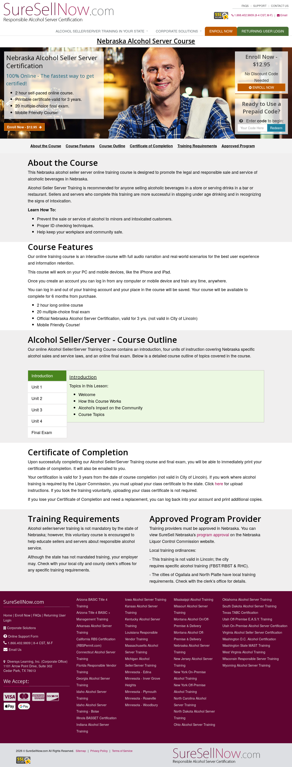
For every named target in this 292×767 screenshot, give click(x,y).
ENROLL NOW (263, 87)
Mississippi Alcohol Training (193, 599)
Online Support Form (23, 636)
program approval (213, 534)
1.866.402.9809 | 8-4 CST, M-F (30, 643)
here (219, 483)
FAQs (245, 6)
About (45, 145)
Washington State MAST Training (246, 645)
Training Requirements (197, 145)
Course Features (80, 145)
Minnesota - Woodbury (141, 705)
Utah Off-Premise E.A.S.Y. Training (247, 619)
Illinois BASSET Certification (96, 718)
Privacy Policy (99, 751)
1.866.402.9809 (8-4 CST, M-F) (253, 15)
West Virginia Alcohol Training (243, 652)
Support (259, 6)
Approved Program (238, 145)
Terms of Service (122, 751)
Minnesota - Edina (138, 672)
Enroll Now (220, 31)
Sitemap (81, 751)
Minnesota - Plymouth (140, 691)
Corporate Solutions (177, 31)
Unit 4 (36, 421)
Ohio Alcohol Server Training (194, 724)
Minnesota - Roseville (140, 698)
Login (263, 31)
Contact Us (280, 6)
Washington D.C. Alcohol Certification (249, 639)
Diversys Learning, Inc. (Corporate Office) (37, 661)
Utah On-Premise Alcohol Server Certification (254, 625)
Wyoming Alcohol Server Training (246, 665)
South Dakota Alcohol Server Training (249, 606)
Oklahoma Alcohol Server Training (247, 599)
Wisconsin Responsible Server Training (250, 658)
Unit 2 (36, 398)
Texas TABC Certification (240, 612)
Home (7, 615)
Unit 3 (36, 410)
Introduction (42, 375)
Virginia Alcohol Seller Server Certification (252, 632)
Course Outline (112, 145)
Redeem (276, 128)
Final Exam (41, 432)
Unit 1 (36, 387)
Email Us (15, 649)
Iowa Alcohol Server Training (145, 599)
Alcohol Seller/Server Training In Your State (100, 31)
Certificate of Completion (151, 145)
